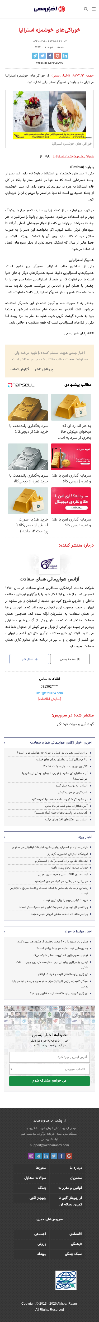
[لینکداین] (46, 1156)
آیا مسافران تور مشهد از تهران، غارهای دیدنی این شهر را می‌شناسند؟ (54, 776)
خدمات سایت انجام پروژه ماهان (69, 867)
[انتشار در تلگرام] (35, 56)
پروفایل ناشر (43, 369)
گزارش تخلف (20, 369)
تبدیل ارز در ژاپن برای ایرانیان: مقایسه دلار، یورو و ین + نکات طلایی (52, 965)
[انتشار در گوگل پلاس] (57, 56)
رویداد (41, 1254)
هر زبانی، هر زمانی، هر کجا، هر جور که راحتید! (61, 881)
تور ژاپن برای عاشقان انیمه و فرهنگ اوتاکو (63, 974)
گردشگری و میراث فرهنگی (75, 724)
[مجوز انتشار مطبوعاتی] (66, 1281)
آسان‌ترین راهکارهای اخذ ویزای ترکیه (66, 819)
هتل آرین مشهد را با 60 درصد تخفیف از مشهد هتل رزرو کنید (52, 941)
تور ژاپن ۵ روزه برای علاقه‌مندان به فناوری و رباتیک (58, 993)
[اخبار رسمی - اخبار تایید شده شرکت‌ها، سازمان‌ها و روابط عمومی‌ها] (49, 9)
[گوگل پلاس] (69, 1156)
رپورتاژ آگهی (38, 1198)
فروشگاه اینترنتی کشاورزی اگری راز (68, 854)
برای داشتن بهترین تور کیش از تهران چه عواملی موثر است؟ (52, 752)
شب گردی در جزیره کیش (72, 792)
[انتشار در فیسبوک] (50, 56)
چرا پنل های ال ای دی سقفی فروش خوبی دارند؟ (59, 914)
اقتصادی (75, 1234)
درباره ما (76, 1168)
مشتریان (76, 1178)
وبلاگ (42, 1188)
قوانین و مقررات (70, 1188)
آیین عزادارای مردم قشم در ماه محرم (66, 806)
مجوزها (41, 1168)
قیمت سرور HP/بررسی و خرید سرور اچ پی (63, 874)
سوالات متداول (35, 1178)
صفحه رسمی (68, 659)
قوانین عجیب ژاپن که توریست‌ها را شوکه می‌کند (60, 955)
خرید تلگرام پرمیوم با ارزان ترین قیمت (66, 900)
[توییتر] (54, 1156)
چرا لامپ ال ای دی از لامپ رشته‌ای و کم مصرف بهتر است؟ (53, 907)
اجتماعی (40, 1234)
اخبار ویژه (85, 837)
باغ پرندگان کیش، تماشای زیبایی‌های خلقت (61, 759)
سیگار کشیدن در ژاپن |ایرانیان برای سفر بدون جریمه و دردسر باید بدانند (50, 984)
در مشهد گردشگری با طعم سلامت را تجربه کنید (59, 799)
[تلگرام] (38, 1156)
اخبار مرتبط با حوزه (78, 932)
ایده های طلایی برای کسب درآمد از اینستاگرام (61, 861)
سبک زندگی (73, 1254)
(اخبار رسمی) (60, 76)
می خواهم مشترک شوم (49, 1081)
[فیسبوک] (61, 1156)
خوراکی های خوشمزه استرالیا (73, 156)
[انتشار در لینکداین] (65, 56)
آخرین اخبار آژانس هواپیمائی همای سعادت (61, 743)
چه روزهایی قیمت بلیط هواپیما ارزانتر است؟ (62, 948)
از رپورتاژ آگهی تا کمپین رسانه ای (70, 1201)
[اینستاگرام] (31, 1156)
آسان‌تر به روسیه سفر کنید (71, 785)
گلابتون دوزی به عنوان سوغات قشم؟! (65, 766)
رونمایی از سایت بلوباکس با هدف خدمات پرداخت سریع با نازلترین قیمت (49, 891)
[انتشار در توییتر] (42, 56)
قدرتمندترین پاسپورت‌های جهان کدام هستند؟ (60, 812)
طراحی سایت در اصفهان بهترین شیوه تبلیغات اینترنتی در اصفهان (50, 847)
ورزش (41, 1244)
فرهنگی (76, 1244)
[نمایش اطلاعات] (49, 699)
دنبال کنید (27, 659)
